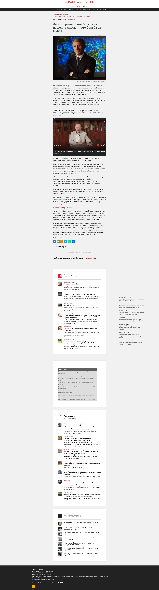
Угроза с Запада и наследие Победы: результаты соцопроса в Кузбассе (78, 439)
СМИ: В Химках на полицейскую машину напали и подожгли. (82, 549)
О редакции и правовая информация (43, 579)
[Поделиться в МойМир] (73, 241)
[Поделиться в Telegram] (58, 241)
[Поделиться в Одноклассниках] (61, 241)
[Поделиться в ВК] (54, 241)
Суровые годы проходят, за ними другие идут (81, 294)
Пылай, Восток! (69, 305)
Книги (99, 9)
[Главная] (79, 4)
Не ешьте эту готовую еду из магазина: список (81, 522)
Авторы (79, 9)
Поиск (104, 9)
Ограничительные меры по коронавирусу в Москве (72, 16)
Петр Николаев (68, 436)
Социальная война (60, 14)
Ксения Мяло (67, 326)
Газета (93, 9)
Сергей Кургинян (69, 282)
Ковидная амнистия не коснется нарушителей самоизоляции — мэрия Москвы (131, 336)
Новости (59, 9)
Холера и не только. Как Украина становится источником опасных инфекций (81, 452)
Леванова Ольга (68, 492)
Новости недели (68, 293)
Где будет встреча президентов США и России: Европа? (81, 554)
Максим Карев (68, 303)
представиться (89, 258)
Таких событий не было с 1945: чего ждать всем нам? (81, 533)
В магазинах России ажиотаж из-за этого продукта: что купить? (79, 544)
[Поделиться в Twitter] (65, 241)
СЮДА (53, 583)
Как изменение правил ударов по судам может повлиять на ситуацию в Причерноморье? (82, 483)
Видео (65, 9)
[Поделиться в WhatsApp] (69, 241)
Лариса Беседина (69, 339)
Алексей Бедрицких (69, 462)
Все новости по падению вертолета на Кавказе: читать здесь (81, 538)
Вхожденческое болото (72, 284)
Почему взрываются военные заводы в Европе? (82, 494)
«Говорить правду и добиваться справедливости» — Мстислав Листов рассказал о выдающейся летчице (82, 426)
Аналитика (72, 9)
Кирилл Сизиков (68, 480)
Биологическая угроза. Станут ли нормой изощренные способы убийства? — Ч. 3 (80, 342)
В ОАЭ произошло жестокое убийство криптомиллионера (78, 528)
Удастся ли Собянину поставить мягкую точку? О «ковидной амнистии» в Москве (131, 327)
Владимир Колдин (69, 314)
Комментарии (86, 9)
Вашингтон (59, 238)
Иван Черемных (68, 471)
